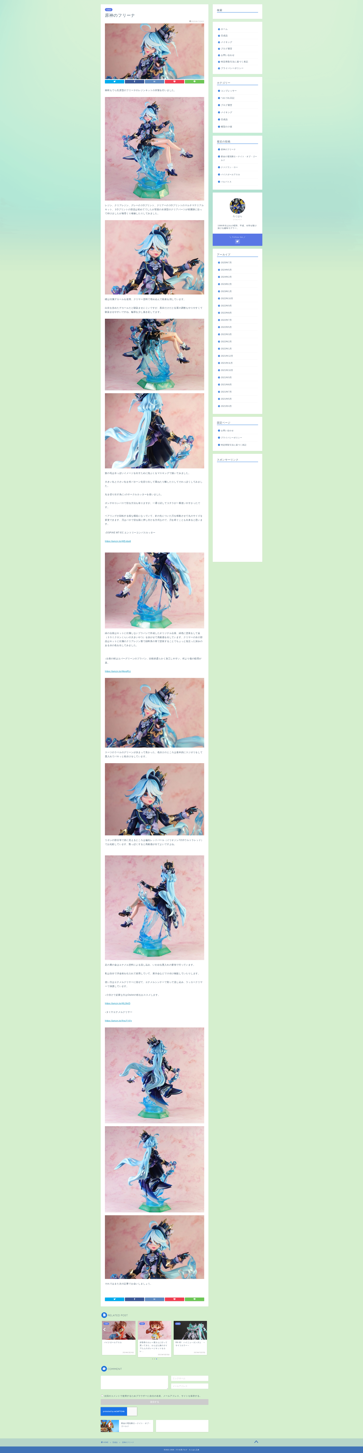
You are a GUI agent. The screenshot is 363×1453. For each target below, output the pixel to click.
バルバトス (226, 182)
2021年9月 (226, 377)
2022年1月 (226, 348)
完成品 (108, 9)
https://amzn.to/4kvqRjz (118, 671)
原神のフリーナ (228, 149)
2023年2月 (226, 284)
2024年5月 (226, 270)
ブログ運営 (226, 48)
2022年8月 (226, 313)
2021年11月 (227, 363)
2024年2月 (226, 277)
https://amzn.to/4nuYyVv (118, 1020)
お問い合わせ (228, 55)
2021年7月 (226, 392)
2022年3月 (226, 334)
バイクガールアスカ (230, 174)
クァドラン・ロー (229, 167)
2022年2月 (226, 341)
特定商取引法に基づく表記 (234, 61)
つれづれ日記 (228, 98)
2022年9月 (226, 305)
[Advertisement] (237, 511)
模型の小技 (226, 126)
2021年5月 (226, 399)
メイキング (226, 42)
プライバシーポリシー (232, 68)
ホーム (224, 29)
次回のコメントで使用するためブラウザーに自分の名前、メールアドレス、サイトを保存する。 (153, 1396)
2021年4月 (226, 406)
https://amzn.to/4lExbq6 (118, 541)
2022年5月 (226, 327)
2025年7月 (226, 262)
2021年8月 (226, 384)
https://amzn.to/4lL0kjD (117, 1003)
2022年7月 (226, 320)
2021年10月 (227, 370)
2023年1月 (226, 291)
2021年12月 (227, 356)
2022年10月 (227, 298)
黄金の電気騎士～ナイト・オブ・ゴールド (239, 158)
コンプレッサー (229, 91)
